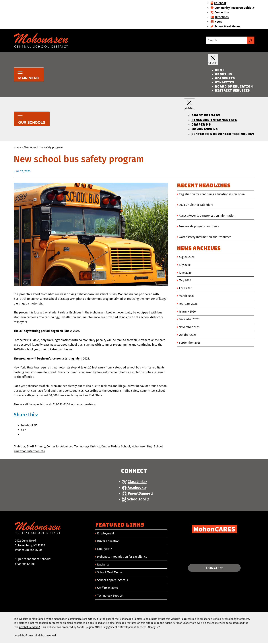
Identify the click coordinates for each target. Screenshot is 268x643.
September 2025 (190, 342)
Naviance (103, 564)
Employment (105, 533)
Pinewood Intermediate (29, 451)
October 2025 (187, 334)
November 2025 (189, 327)
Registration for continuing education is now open (212, 194)
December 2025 (189, 319)
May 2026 (185, 280)
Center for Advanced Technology (67, 446)
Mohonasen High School (147, 446)
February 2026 (188, 303)
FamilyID (103, 549)
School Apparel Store (111, 580)
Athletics (19, 446)
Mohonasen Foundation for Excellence (122, 556)
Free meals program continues (199, 226)
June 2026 (185, 272)
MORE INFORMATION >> (214, 557)
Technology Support (110, 595)
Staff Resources (107, 588)
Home (17, 147)
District (95, 446)
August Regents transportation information (207, 215)
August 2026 (187, 257)
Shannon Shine (25, 564)
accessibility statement (235, 619)
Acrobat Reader (28, 627)
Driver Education (108, 541)
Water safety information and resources (205, 237)
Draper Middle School (115, 446)
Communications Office (81, 619)
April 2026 (185, 288)
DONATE (213, 568)
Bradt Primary (36, 446)
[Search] (250, 40)
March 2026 (186, 296)
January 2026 (187, 311)
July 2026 (185, 264)
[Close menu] (213, 59)
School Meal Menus (109, 572)
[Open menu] (29, 74)
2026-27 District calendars (196, 205)
